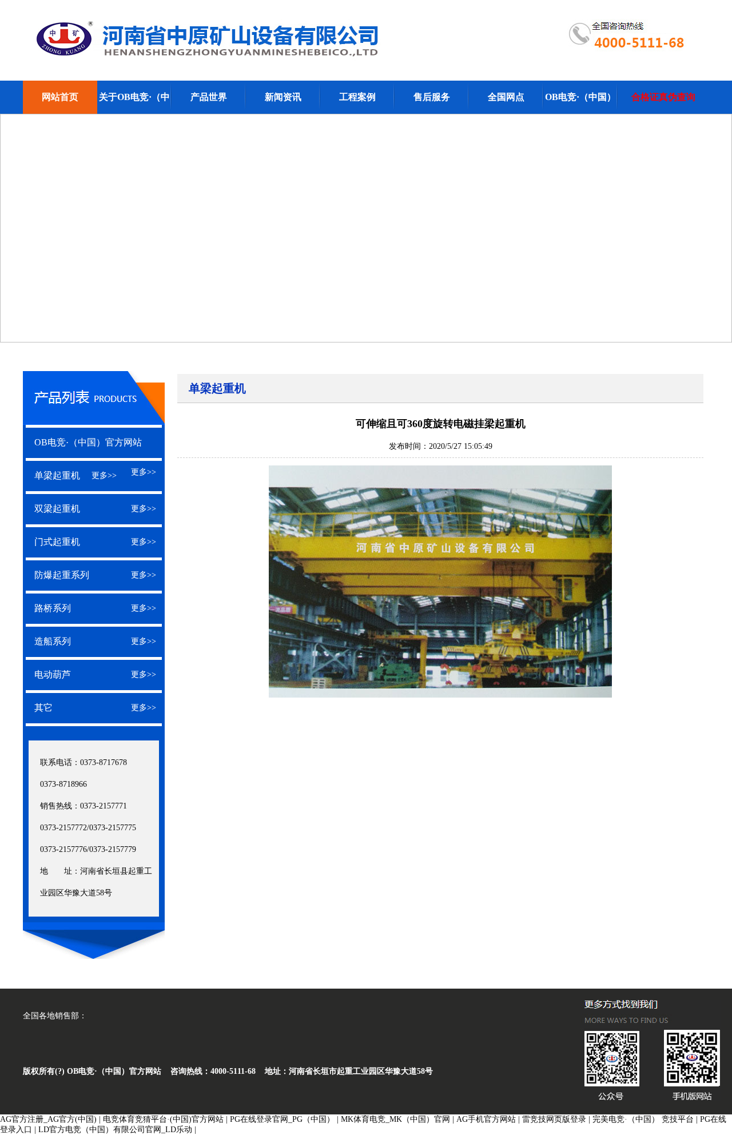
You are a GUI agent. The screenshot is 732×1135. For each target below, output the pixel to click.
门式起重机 (57, 542)
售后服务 (431, 97)
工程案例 (357, 97)
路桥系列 (52, 608)
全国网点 (506, 97)
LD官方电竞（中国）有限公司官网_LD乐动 (115, 1129)
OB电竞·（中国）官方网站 (88, 442)
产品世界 (208, 97)
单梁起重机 (57, 475)
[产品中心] (94, 420)
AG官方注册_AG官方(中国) (48, 1119)
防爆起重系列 (61, 575)
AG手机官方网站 (486, 1119)
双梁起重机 (57, 508)
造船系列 (52, 641)
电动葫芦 (52, 674)
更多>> (143, 472)
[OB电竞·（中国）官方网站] (366, 58)
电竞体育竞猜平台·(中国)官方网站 (163, 1119)
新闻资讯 (283, 97)
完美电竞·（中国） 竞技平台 (643, 1119)
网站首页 (60, 97)
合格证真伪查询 (663, 97)
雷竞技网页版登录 (554, 1119)
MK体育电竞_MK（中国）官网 (395, 1119)
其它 (43, 707)
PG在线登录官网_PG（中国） (282, 1119)
